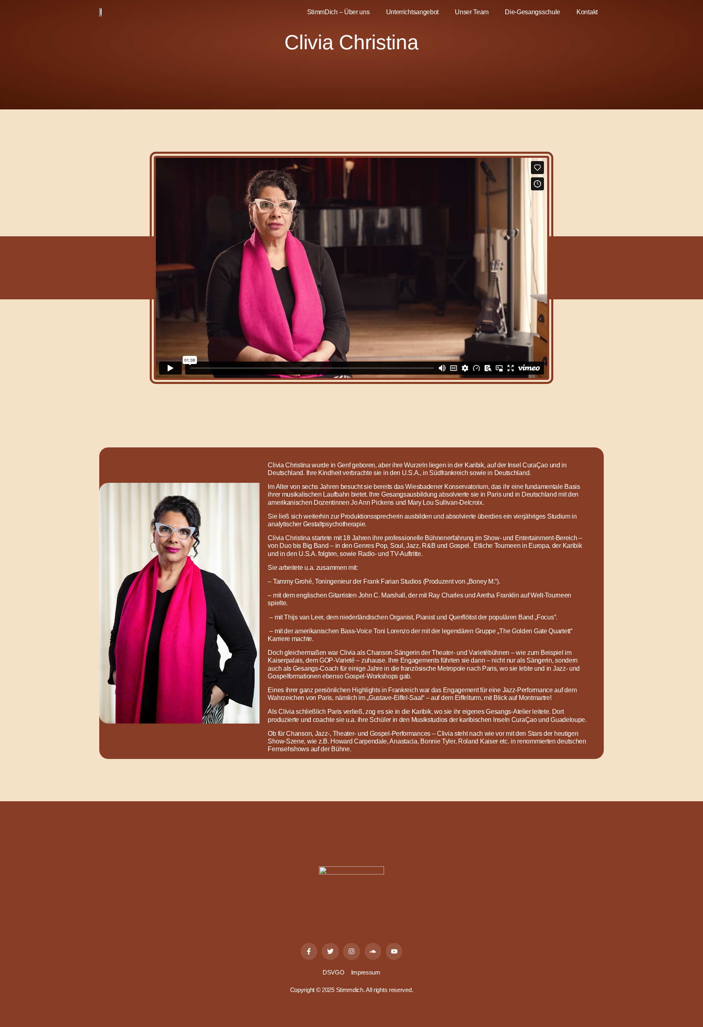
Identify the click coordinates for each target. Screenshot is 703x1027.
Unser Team (472, 12)
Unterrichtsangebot (412, 12)
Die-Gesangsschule (532, 12)
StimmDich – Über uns (338, 12)
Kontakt (587, 12)
